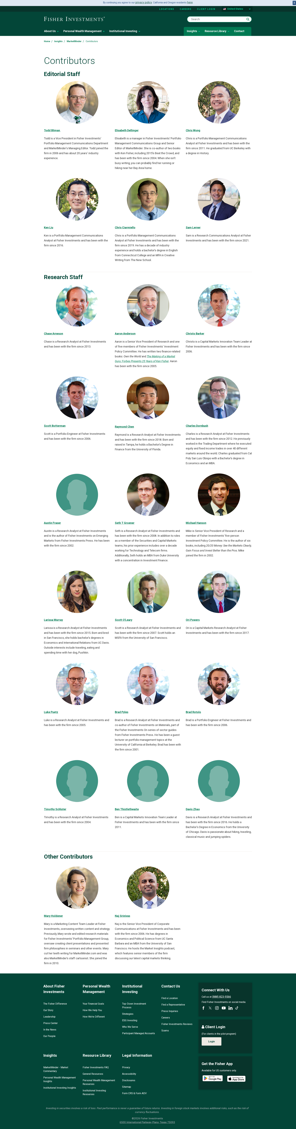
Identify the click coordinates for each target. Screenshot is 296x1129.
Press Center (50, 1023)
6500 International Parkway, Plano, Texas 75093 (147, 1122)
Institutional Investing (123, 31)
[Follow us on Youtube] (223, 1008)
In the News (49, 1029)
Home (47, 41)
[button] (248, 19)
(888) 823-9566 (221, 996)
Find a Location (169, 998)
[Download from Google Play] (212, 1078)
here (190, 2)
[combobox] (219, 19)
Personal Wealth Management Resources (99, 1082)
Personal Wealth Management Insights (59, 1079)
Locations (166, 9)
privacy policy (143, 2)
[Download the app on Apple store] (236, 1079)
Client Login (206, 9)
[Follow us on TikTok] (237, 1008)
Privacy (126, 1067)
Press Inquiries (169, 1011)
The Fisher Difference (55, 1003)
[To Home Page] (74, 19)
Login (211, 1041)
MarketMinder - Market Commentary (55, 1069)
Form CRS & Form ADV (134, 1093)
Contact (239, 31)
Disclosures (128, 1080)
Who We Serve (130, 1026)
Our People (49, 1036)
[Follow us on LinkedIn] (230, 1008)
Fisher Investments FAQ (96, 1067)
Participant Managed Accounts (138, 1033)
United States (235, 8)
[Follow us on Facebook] (203, 1008)
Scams (165, 1030)
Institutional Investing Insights (59, 1087)
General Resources (93, 1073)
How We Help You (92, 1010)
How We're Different (94, 1016)
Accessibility (129, 1073)
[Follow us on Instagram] (217, 1008)
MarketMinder (74, 41)
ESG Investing (129, 1020)
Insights (192, 31)
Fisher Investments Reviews (176, 1024)
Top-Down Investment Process (134, 1005)
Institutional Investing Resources (94, 1092)
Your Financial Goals (93, 1003)
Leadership (49, 1016)
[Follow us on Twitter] (210, 1008)
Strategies (127, 1013)
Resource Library (215, 31)
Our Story (48, 1010)
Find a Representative (173, 1004)
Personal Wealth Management (82, 31)
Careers (185, 9)
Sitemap (126, 1086)
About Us (50, 31)
